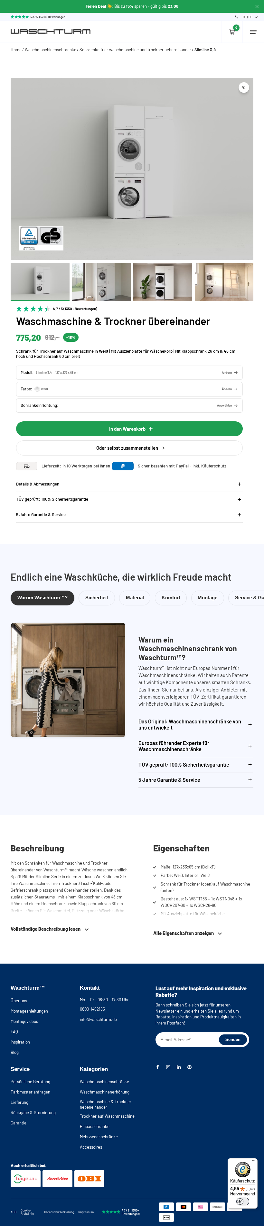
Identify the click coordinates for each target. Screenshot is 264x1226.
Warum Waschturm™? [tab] (42, 597)
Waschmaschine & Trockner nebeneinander (105, 1104)
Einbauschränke (94, 1126)
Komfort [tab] (171, 597)
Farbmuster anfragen (30, 1091)
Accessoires (91, 1147)
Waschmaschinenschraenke (50, 49)
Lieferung (19, 1102)
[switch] (242, 1201)
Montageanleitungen (29, 1011)
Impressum (86, 1212)
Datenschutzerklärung (59, 1212)
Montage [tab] (207, 597)
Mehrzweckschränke (99, 1136)
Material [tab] (135, 597)
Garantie (18, 1122)
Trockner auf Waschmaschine (107, 1116)
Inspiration (20, 1042)
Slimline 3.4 (205, 49)
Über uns (19, 1000)
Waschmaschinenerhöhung (104, 1091)
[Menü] (254, 1162)
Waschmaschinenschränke (104, 1081)
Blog (15, 1052)
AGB (13, 1212)
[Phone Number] (237, 17)
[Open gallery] (244, 87)
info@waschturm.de (98, 1019)
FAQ (14, 1031)
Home (16, 49)
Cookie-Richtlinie (27, 1211)
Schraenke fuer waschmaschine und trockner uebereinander (135, 49)
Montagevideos (24, 1021)
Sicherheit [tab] (96, 597)
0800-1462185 (92, 1009)
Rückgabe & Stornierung (33, 1112)
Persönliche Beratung (30, 1081)
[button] (129, 373)
